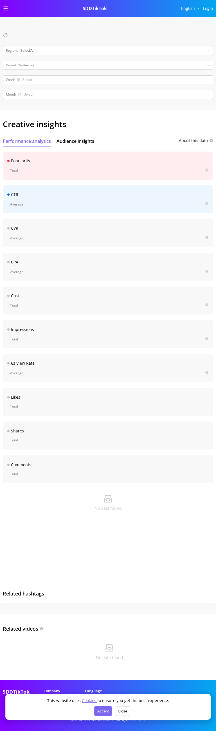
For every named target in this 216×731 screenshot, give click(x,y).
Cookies (89, 700)
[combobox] (114, 79)
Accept (103, 711)
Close (122, 711)
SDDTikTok (95, 8)
